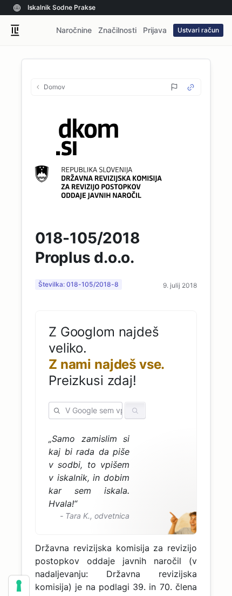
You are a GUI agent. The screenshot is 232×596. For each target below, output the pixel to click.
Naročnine (74, 30)
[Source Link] (190, 87)
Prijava (155, 30)
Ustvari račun (198, 30)
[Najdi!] (135, 410)
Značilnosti (117, 30)
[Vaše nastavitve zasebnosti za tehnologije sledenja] (19, 585)
